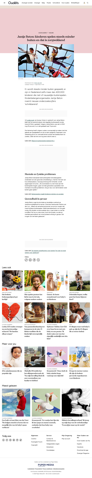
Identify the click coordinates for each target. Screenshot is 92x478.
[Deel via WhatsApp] (30, 259)
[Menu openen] (4, 3)
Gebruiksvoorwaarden (58, 468)
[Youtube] (14, 440)
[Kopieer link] (26, 259)
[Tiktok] (21, 440)
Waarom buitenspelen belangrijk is (42, 141)
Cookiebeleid (31, 468)
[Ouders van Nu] (13, 3)
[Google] (3, 440)
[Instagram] (10, 440)
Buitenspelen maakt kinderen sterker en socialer (47, 194)
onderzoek (30, 120)
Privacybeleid (38, 468)
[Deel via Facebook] (34, 259)
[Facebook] (7, 440)
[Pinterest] (17, 440)
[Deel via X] (38, 259)
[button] (48, 468)
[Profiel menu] (84, 3)
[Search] (88, 3)
